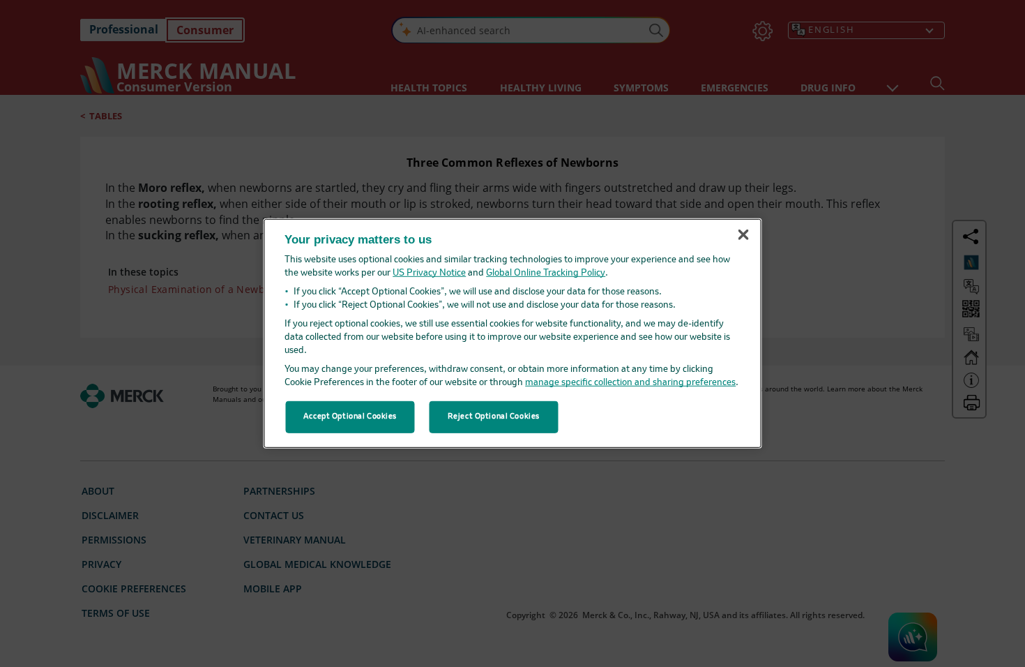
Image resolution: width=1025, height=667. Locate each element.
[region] (513, 333)
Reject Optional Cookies (494, 416)
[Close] (743, 234)
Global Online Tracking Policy (545, 273)
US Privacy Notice (429, 273)
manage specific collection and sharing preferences (630, 382)
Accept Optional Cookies (350, 416)
